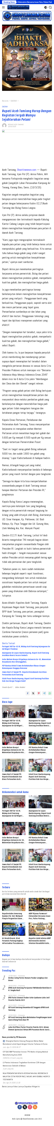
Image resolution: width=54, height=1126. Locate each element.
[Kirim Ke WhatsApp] (50, 693)
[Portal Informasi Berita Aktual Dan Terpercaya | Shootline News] (18, 7)
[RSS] (35, 1107)
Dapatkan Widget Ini (32, 1086)
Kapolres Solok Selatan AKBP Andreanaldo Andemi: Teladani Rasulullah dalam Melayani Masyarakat (40, 941)
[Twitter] (25, 1107)
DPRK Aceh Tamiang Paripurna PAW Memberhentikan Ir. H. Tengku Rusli (30, 989)
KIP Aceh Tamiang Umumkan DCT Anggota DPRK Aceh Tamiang (28, 1008)
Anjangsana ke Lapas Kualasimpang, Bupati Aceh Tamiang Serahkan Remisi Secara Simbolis (25, 654)
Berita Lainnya (7, 1086)
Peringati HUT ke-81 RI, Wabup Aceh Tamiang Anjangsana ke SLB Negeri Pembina (26, 647)
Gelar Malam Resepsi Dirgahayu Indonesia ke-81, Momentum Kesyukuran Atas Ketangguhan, (26, 660)
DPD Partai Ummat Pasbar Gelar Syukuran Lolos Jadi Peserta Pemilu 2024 (29, 998)
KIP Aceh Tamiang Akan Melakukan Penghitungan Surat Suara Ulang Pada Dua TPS (30, 1018)
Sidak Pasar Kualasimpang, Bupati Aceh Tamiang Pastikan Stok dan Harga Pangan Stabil (25, 679)
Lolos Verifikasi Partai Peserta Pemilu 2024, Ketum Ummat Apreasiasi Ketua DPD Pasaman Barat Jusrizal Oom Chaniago (29, 1028)
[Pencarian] (50, 7)
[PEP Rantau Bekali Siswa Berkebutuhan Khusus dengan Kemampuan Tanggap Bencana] (40, 738)
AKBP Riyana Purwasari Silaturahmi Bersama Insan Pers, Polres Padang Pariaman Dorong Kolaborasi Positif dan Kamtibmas (40, 916)
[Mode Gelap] (45, 7)
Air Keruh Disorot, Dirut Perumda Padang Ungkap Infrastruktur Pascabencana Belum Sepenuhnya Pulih (13, 941)
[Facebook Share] (28, 693)
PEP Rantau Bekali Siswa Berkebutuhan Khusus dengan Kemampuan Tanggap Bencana (23, 667)
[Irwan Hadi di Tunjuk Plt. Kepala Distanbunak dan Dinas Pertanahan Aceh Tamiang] (13, 765)
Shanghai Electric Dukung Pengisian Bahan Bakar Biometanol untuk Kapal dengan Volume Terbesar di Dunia (25, 1042)
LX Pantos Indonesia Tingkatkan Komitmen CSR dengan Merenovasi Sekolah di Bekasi (24, 1064)
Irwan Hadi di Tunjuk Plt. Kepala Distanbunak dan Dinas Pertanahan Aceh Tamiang (24, 673)
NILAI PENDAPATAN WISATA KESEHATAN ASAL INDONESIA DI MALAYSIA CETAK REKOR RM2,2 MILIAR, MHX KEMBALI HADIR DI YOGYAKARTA (26, 1076)
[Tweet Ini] (33, 693)
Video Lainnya (18, 1086)
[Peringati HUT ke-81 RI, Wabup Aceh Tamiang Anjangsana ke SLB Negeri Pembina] (13, 711)
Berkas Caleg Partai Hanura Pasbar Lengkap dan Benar (27, 979)
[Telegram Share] (44, 693)
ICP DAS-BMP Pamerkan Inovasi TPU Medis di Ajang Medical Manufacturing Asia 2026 (25, 1053)
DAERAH (5, 106)
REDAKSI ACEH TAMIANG (15, 124)
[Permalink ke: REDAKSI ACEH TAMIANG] (4, 125)
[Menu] (4, 7)
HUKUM (27, 1115)
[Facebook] (19, 1107)
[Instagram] (30, 1107)
